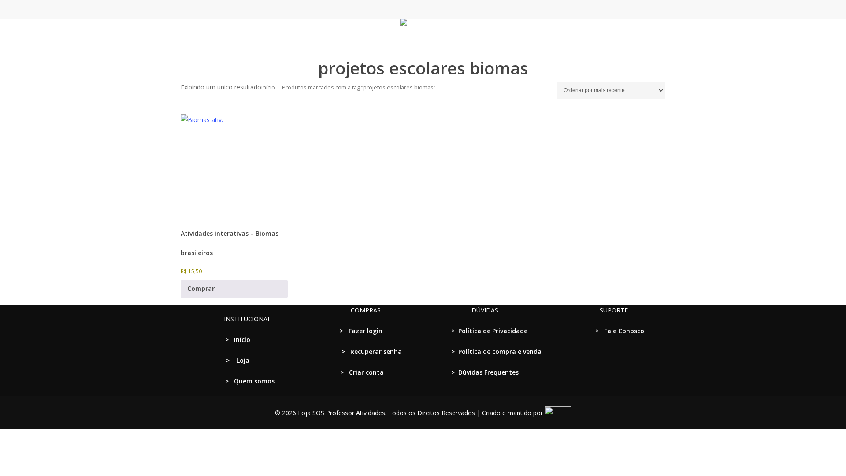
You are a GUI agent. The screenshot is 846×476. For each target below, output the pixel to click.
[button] (423, 470)
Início (268, 87)
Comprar (201, 289)
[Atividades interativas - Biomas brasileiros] (234, 167)
